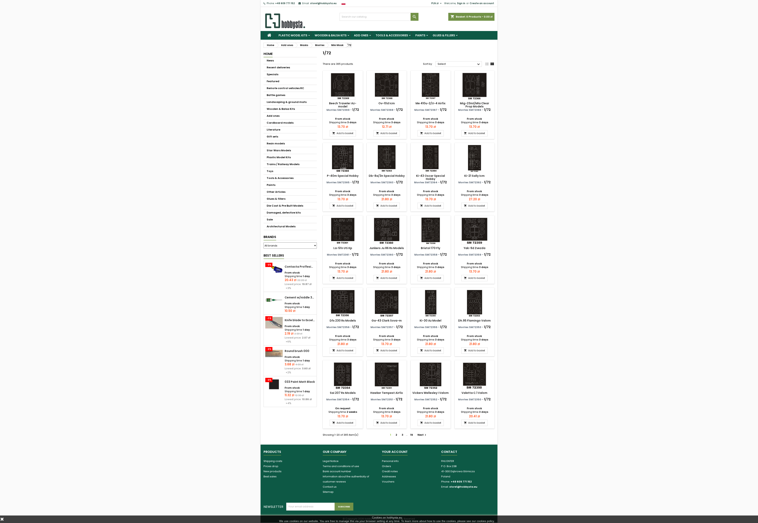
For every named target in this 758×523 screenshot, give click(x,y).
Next (422, 435)
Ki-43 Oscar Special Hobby (430, 177)
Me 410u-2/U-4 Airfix (431, 103)
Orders (386, 466)
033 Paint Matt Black (300, 381)
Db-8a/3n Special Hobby (387, 176)
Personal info (390, 461)
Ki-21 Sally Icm (474, 176)
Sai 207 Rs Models (343, 393)
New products (272, 471)
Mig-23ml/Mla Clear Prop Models (474, 104)
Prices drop (271, 466)
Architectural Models (281, 226)
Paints (420, 35)
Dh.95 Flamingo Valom (474, 321)
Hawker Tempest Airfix (386, 393)
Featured (273, 81)
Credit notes (390, 471)
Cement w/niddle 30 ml (300, 297)
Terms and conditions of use (341, 466)
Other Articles (276, 192)
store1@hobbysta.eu (323, 3)
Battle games (276, 95)
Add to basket (342, 133)
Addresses (389, 476)
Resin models (276, 143)
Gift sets (272, 136)
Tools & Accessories (392, 35)
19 (411, 435)
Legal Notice (331, 461)
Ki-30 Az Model (430, 321)
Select (459, 64)
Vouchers (388, 481)
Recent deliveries (278, 67)
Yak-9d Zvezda (474, 248)
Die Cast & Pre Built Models (285, 206)
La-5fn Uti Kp (342, 248)
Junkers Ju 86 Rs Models (386, 248)
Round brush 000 (297, 351)
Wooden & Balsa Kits (331, 35)
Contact (449, 452)
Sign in (461, 3)
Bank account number (337, 471)
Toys (270, 171)
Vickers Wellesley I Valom (430, 393)
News (270, 60)
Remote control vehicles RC (285, 88)
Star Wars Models (279, 150)
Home (268, 54)
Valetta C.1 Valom (474, 393)
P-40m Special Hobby (342, 176)
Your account (395, 452)
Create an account (482, 3)
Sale (270, 219)
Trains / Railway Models (283, 164)
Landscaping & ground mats (287, 102)
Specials (272, 74)
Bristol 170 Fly (430, 248)
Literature (273, 130)
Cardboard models (280, 123)
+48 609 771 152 (285, 3)
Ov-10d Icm (386, 103)
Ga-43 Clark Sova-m (386, 321)
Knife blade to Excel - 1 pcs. (300, 320)
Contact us (330, 487)
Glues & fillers (444, 35)
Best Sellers (274, 255)
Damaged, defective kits (284, 212)
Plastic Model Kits (293, 35)
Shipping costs (273, 461)
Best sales (270, 476)
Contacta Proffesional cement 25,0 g (300, 266)
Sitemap (328, 492)
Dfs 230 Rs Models (343, 321)
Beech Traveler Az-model (342, 104)
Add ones (361, 35)
